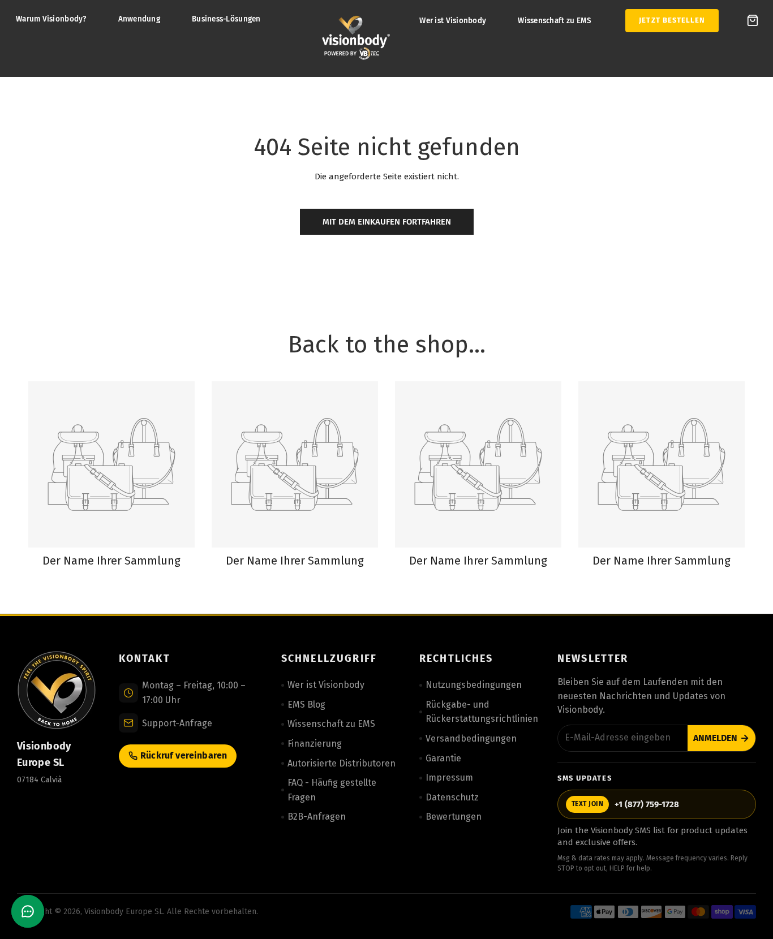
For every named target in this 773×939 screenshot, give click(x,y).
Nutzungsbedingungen (474, 684)
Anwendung (139, 19)
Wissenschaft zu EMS (554, 20)
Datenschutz (452, 797)
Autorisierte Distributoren (341, 763)
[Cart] (752, 20)
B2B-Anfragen (316, 816)
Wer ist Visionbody (452, 20)
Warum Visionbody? (51, 19)
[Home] (356, 38)
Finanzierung (314, 743)
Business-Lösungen (226, 19)
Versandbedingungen (471, 738)
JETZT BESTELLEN (672, 20)
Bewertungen (454, 816)
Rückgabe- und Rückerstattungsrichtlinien (482, 712)
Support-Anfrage (177, 723)
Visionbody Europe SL (123, 911)
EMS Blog (306, 704)
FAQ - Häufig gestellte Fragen (331, 790)
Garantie (443, 758)
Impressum (449, 777)
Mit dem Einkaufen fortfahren (387, 222)
